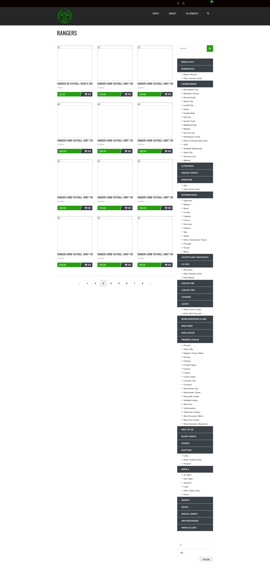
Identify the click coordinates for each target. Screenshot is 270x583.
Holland (187, 228)
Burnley (187, 357)
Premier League (190, 340)
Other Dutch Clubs (192, 189)
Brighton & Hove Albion (194, 353)
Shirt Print (188, 404)
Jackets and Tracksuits (194, 257)
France (187, 220)
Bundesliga (187, 69)
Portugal (187, 244)
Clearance (187, 166)
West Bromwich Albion (193, 416)
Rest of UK (187, 429)
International (189, 195)
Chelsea (187, 361)
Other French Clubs (192, 309)
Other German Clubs (193, 78)
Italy (185, 232)
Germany (188, 224)
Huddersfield (189, 113)
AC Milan (188, 475)
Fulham (187, 373)
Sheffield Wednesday (193, 148)
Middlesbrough (190, 125)
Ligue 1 (185, 304)
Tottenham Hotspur (192, 412)
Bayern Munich (190, 74)
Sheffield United (191, 400)
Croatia (187, 212)
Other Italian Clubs (192, 490)
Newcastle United (191, 396)
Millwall (187, 129)
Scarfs (185, 443)
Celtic (186, 456)
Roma (186, 494)
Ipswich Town (189, 121)
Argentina (188, 200)
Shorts (60, 88)
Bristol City (188, 101)
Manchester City (191, 388)
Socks (184, 507)
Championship (189, 84)
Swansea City (190, 156)
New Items (187, 326)
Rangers (187, 464)
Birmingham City (191, 89)
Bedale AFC (187, 62)
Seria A (185, 469)
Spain (186, 251)
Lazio (186, 487)
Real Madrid (189, 277)
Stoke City (188, 152)
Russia (187, 248)
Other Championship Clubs (196, 141)
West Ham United (191, 420)
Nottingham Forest (192, 137)
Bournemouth (190, 97)
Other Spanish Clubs (193, 274)
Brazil (186, 208)
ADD (89, 94)
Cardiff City (188, 105)
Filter (206, 559)
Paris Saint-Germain (193, 313)
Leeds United (189, 377)
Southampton (189, 408)
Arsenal (187, 345)
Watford (187, 160)
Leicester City (190, 381)
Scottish (100, 88)
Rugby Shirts (188, 436)
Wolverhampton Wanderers (196, 424)
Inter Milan (188, 479)
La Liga (185, 264)
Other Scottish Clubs (193, 460)
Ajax (185, 185)
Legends (186, 297)
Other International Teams (195, 240)
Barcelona (188, 270)
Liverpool (188, 384)
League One (187, 283)
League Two (188, 290)
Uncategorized (189, 521)
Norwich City (189, 133)
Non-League (188, 333)
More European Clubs (193, 319)
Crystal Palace (190, 365)
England (187, 216)
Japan (186, 236)
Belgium (187, 204)
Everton (187, 369)
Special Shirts (189, 514)
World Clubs (188, 528)
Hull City (187, 117)
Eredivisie (186, 180)
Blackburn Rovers (191, 93)
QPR (186, 145)
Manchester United (192, 392)
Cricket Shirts (189, 173)
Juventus (188, 483)
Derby (186, 109)
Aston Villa (188, 349)
